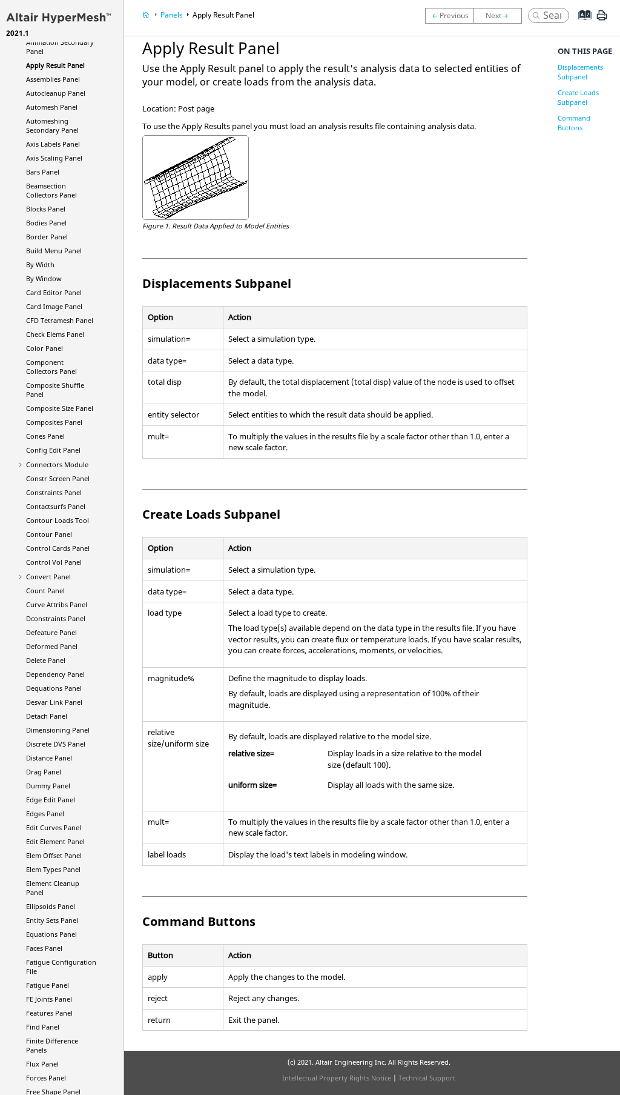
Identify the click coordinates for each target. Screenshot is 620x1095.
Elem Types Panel (53, 869)
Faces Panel (44, 948)
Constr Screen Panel (58, 478)
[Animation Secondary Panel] (449, 16)
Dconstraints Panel (55, 618)
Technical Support (426, 1077)
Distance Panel (49, 757)
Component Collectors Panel (51, 367)
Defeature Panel (51, 632)
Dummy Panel (48, 785)
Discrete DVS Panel (55, 743)
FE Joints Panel (49, 998)
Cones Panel (45, 436)
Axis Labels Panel (53, 143)
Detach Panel (46, 716)
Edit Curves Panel (53, 827)
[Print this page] (601, 20)
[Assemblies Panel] (500, 16)
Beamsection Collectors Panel (51, 190)
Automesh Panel (52, 106)
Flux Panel (42, 1063)
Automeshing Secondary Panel (52, 125)
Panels (171, 15)
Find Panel (42, 1026)
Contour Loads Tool (57, 520)
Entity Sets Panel (52, 920)
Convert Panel (48, 576)
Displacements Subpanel (580, 71)
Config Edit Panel (53, 449)
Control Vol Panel (54, 562)
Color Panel (44, 348)
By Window (44, 278)
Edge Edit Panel (50, 799)
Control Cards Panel (58, 548)
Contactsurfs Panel (55, 506)
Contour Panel (49, 534)
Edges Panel (45, 813)
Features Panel (49, 1012)
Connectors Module (57, 464)
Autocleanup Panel (55, 93)
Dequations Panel (54, 688)
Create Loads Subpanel (578, 97)
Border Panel (47, 236)
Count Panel (45, 590)
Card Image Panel (54, 306)
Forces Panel (46, 1077)
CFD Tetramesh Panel (59, 320)
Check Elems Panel (55, 334)
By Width (40, 264)
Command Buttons (574, 122)
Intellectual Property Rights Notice (336, 1077)
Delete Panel (45, 660)
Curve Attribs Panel (56, 604)
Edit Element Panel (55, 841)
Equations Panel (51, 934)
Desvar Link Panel (54, 702)
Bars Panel (42, 171)
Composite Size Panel (59, 408)
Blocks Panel (45, 208)
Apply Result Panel (55, 65)
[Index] (581, 24)
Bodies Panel (46, 222)
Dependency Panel (55, 674)
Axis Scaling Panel (54, 157)
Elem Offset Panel (54, 855)
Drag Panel (43, 771)
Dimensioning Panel (58, 729)
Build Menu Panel (54, 250)
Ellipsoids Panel (50, 906)
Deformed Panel (52, 646)
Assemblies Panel (53, 79)
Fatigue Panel (47, 985)
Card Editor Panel (54, 292)
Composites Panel (54, 422)
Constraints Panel (54, 492)
